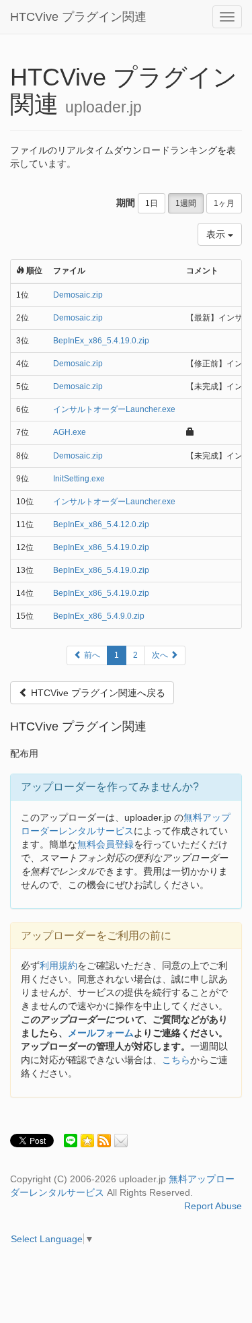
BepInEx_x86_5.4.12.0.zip (101, 524)
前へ (91, 655)
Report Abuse (213, 1205)
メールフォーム (101, 1032)
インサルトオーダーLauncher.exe (114, 409)
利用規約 (58, 965)
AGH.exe (69, 432)
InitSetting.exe (79, 478)
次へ (161, 655)
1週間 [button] (185, 203)
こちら (176, 1059)
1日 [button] (151, 203)
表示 (217, 234)
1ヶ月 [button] (224, 203)
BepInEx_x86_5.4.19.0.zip (101, 340)
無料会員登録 (105, 844)
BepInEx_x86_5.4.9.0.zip (98, 616)
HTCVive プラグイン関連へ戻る (96, 692)
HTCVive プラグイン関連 (78, 17)
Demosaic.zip (78, 295)
